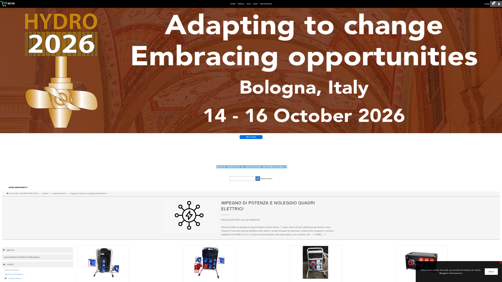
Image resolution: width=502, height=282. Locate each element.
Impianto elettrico (14, 278)
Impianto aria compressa (14, 274)
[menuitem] (232, 4)
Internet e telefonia (12, 270)
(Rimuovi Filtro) (266, 178)
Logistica (10, 250)
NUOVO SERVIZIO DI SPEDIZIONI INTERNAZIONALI (21, 257)
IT (485, 4)
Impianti (10, 264)
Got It (491, 271)
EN (488, 4)
